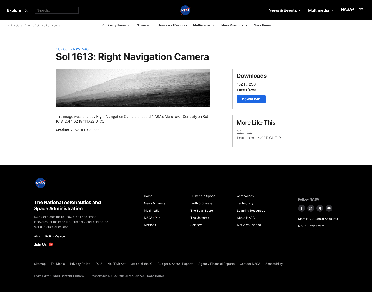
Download (251, 99)
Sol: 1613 (244, 131)
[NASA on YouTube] (329, 208)
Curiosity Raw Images (74, 49)
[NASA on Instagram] (310, 208)
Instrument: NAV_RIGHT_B (259, 138)
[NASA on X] (319, 208)
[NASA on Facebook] (301, 208)
